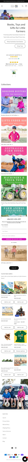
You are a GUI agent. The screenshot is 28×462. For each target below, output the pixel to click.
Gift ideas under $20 (6, 263)
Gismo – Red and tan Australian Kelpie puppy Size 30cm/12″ (6, 345)
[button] (2, 6)
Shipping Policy (6, 428)
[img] (14, 57)
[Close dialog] (1, 218)
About (4, 434)
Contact (5, 438)
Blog (4, 441)
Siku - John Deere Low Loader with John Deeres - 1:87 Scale (7, 368)
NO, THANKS (14, 242)
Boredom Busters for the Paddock (9, 115)
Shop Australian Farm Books (15, 41)
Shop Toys (20, 46)
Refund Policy (6, 424)
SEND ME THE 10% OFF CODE (14, 239)
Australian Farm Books (6, 173)
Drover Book (16, 367)
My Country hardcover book (6, 318)
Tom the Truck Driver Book (5, 295)
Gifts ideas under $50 (6, 144)
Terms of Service (7, 431)
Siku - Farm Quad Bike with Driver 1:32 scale (20, 319)
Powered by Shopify (18, 459)
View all (14, 268)
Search (4, 417)
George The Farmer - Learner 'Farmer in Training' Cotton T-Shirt (20, 345)
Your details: (4, 224)
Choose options (20, 351)
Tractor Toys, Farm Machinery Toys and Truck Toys (13, 203)
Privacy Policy (6, 421)
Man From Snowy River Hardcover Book (20, 296)
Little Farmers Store (12, 459)
